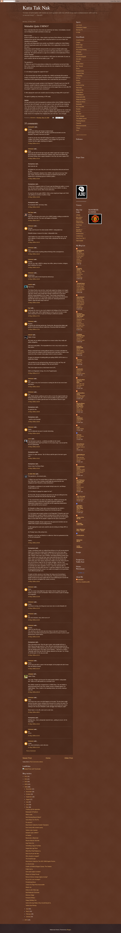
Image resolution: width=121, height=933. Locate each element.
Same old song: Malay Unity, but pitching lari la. (38, 903)
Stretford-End (79, 233)
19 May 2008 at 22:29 (34, 668)
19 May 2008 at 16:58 (34, 302)
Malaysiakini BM (80, 97)
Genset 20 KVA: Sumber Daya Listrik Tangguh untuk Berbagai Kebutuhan (81, 287)
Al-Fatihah (28, 835)
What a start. (29, 814)
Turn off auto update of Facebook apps (81, 339)
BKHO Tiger (79, 44)
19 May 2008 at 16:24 (34, 254)
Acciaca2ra (79, 47)
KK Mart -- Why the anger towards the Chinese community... (81, 274)
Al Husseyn (79, 54)
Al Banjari (78, 52)
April (27, 908)
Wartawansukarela (81, 125)
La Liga (78, 32)
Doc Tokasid (79, 66)
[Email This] (56, 118)
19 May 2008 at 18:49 (34, 433)
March (28, 911)
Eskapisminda (80, 71)
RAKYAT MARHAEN (80, 347)
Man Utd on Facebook (79, 218)
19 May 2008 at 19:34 (34, 468)
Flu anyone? (29, 822)
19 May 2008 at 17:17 (34, 373)
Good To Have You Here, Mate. (81, 381)
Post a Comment (31, 751)
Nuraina (78, 109)
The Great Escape (31, 858)
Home (48, 758)
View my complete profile (83, 582)
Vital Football (79, 240)
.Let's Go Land (81, 496)
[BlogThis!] (58, 118)
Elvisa (77, 68)
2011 (26, 779)
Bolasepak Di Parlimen (32, 812)
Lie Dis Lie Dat (80, 85)
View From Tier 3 (80, 238)
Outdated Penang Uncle (81, 335)
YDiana (78, 128)
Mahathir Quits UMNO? (32, 832)
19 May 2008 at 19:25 (34, 446)
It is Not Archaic (30, 864)
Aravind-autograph (81, 56)
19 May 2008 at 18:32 (34, 386)
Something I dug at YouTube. (33, 845)
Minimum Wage (30, 895)
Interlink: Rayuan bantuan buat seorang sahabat (80, 487)
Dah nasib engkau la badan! (33, 871)
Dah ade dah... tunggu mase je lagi (81, 447)
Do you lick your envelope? (33, 879)
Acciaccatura (80, 535)
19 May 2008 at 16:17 (34, 220)
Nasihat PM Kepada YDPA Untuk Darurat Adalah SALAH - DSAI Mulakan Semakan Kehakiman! (81, 303)
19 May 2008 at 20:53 (34, 581)
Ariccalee (78, 59)
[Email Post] (53, 117)
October (28, 794)
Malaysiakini (79, 92)
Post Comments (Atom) (36, 761)
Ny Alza (78, 111)
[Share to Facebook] (61, 118)
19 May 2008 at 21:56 (34, 636)
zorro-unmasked (79, 417)
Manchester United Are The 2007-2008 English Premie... (41, 861)
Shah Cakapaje (80, 116)
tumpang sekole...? (79, 269)
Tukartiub (78, 123)
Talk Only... (80, 360)
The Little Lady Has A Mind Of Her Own (80, 385)
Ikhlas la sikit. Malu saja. (32, 890)
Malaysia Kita (79, 90)
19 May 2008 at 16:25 (34, 267)
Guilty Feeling (80, 428)
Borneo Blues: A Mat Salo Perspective (81, 405)
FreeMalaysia (79, 94)
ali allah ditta (31, 474)
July (27, 802)
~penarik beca (81, 283)
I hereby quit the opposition (33, 809)
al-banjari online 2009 (80, 524)
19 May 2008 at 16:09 (34, 207)
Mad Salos (79, 87)
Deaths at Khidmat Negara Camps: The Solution (39, 866)
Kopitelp (78, 82)
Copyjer (78, 42)
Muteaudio (79, 104)
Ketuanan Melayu (30, 897)
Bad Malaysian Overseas (32, 892)
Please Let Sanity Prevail (32, 874)
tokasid (30, 334)
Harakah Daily (80, 73)
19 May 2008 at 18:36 (34, 421)
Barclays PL (79, 29)
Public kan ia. (29, 869)
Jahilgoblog (79, 75)
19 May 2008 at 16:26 (34, 279)
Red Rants (79, 225)
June (27, 804)
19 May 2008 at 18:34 (34, 401)
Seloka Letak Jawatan (32, 830)
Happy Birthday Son (31, 900)
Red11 (78, 227)
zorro (29, 438)
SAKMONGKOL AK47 (80, 251)
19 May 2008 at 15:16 (34, 158)
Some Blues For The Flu (32, 819)
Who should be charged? (32, 856)
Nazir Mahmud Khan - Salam (81, 530)
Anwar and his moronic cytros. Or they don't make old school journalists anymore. (81, 258)
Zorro (77, 130)
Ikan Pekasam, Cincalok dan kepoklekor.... (81, 481)
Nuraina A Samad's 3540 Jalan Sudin (80, 315)
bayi (29, 308)
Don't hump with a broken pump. (34, 827)
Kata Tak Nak (36, 7)
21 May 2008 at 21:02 (34, 747)
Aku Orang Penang (81, 49)
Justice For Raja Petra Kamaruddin (35, 884)
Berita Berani (80, 444)
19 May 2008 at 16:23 (34, 242)
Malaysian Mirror (80, 101)
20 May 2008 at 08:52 (34, 712)
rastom (30, 284)
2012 (26, 776)
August (28, 799)
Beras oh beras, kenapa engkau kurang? (36, 877)
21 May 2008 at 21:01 (34, 735)
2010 (26, 781)
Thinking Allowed (80, 121)
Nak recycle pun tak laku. (32, 853)
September (29, 796)
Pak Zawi (30, 212)
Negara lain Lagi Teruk (32, 848)
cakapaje (30, 674)
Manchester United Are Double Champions (37, 825)
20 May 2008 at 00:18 (34, 692)
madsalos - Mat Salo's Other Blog (80, 507)
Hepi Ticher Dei (30, 843)
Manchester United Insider (80, 221)
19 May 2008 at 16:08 (34, 197)
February (28, 914)
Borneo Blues (79, 63)
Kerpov (78, 80)
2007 (26, 920)
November (29, 791)
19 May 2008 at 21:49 (34, 608)
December (29, 789)
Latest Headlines (79, 546)
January (28, 916)
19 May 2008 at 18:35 (34, 411)
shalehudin (80, 369)
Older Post (69, 758)
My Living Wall (80, 106)
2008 (26, 787)
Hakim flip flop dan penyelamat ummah (81, 459)
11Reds (78, 215)
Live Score (79, 25)
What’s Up (28, 887)
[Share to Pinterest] (62, 118)
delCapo (79, 435)
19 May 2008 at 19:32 (34, 458)
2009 (26, 784)
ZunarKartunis (80, 40)
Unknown (31, 148)
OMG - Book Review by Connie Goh (80, 409)
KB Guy (78, 78)
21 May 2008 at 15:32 (34, 724)
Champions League (81, 27)
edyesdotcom (80, 297)
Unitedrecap (79, 236)
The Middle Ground (81, 118)
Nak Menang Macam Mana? (33, 817)
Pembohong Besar (31, 882)
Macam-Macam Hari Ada (32, 840)
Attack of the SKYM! (80, 518)
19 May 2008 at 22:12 (34, 655)
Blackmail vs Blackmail (32, 838)
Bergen (78, 61)
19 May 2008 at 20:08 (34, 542)
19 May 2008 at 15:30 (34, 178)
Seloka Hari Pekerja (31, 905)
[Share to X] (59, 118)
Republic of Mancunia (79, 230)
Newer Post (27, 758)
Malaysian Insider (81, 99)
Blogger (69, 929)
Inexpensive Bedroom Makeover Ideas (81, 372)
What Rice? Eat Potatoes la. (33, 851)
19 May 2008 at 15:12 (34, 143)
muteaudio (31, 127)
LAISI (78, 427)
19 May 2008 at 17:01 (34, 316)
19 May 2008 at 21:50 (34, 620)
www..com (81, 572)
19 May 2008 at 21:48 (34, 596)
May (27, 807)
